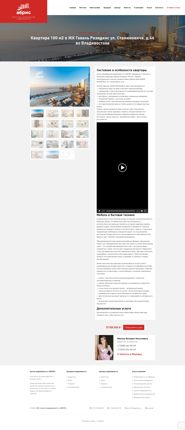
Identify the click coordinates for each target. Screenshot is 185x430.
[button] (122, 167)
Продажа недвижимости (88, 32)
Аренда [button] (117, 8)
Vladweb (100, 421)
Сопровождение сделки (142, 384)
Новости (127, 8)
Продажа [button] (107, 8)
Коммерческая (73, 387)
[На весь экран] (145, 211)
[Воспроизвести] (99, 211)
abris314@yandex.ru (134, 408)
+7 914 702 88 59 (97, 408)
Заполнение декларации (143, 380)
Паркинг (71, 384)
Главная (72, 8)
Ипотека (82, 8)
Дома (69, 380)
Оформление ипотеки (141, 387)
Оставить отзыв (173, 8)
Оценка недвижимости (142, 390)
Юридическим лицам (141, 397)
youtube (150, 408)
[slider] (120, 210)
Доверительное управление (144, 394)
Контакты (159, 8)
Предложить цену (133, 327)
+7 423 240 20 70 (115, 408)
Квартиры (103, 32)
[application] (122, 167)
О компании (138, 8)
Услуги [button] (149, 8)
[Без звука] (142, 211)
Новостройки (95, 8)
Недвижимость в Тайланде (144, 377)
